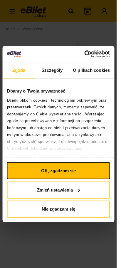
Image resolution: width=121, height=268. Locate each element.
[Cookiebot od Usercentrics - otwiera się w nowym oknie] (84, 54)
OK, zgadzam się (58, 170)
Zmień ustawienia (55, 189)
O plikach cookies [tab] (91, 70)
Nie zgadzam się (58, 208)
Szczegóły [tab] (52, 70)
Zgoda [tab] (19, 70)
